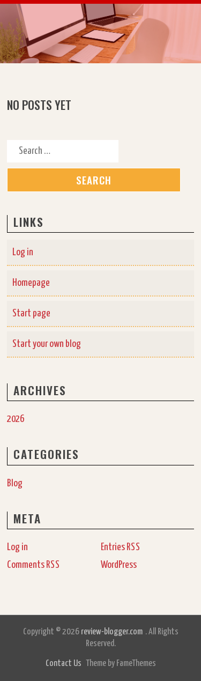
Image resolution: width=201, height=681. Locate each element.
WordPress (119, 565)
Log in (22, 252)
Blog (15, 483)
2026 (15, 419)
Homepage (31, 283)
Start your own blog (46, 344)
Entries (120, 547)
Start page (31, 313)
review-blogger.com (112, 631)
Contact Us (63, 663)
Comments (33, 565)
